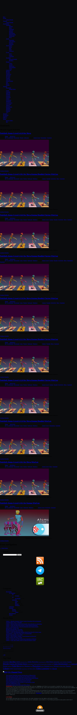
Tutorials (5, 86)
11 (5, 648)
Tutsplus (8, 111)
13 (8, 648)
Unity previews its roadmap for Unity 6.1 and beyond (18, 679)
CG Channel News (15, 672)
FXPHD (8, 94)
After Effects (49, 662)
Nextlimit (8, 58)
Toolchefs (49, 137)
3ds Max (12, 662)
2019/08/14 (12, 465)
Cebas (10, 68)
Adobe (7, 38)
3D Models (5, 115)
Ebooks (14, 609)
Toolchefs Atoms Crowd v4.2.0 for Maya (15, 133)
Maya (10, 28)
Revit (10, 37)
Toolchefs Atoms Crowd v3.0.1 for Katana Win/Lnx (20, 503)
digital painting (37, 664)
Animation (56, 662)
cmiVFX (8, 93)
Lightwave (8, 74)
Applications (6, 23)
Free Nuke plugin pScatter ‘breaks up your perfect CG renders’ (21, 676)
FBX (52, 664)
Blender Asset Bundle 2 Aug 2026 (14, 629)
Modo (10, 47)
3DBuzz (8, 105)
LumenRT (11, 56)
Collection (11, 606)
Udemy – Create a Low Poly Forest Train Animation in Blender (21, 639)
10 (3, 648)
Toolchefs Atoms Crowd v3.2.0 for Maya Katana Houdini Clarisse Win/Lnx (29, 380)
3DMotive (8, 101)
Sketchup (8, 75)
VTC (7, 112)
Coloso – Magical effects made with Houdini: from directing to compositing (24, 624)
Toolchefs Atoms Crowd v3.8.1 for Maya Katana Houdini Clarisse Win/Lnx (29, 174)
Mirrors (22, 666)
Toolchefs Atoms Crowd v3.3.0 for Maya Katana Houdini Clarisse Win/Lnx (29, 298)
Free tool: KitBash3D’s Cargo (13, 683)
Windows (35, 178)
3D (13, 597)
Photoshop (11, 40)
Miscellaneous (12, 613)
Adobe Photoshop (33, 662)
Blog (4, 17)
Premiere (11, 43)
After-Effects (12, 41)
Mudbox (11, 32)
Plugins (8, 62)
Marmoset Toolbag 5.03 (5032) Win (14, 630)
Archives (5, 116)
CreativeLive (9, 102)
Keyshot (8, 77)
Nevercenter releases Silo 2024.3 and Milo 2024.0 (18, 685)
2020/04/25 (12, 301)
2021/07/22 (12, 136)
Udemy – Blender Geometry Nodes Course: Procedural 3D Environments (23, 621)
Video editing (32, 668)
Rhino (7, 83)
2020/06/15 (12, 259)
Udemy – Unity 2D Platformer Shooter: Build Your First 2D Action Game (23, 632)
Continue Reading (4, 171)
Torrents (5, 21)
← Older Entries (4, 548)
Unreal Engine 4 (24, 668)
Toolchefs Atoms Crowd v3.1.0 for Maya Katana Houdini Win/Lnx (25, 421)
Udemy (8, 98)
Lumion (8, 78)
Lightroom (10, 666)
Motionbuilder (12, 34)
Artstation (64, 662)
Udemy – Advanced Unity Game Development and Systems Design (22, 626)
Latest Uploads (9, 22)
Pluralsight (8, 87)
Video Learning (42, 668)
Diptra (6, 136)
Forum (4, 18)
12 (6, 648)
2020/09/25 (12, 218)
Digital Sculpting (44, 664)
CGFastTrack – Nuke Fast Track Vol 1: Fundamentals (19, 633)
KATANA (53, 178)
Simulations (43, 137)
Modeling (27, 666)
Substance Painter (62, 666)
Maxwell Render (13, 59)
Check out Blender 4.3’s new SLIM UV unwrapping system (20, 682)
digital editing (30, 664)
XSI (7, 82)
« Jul (4, 654)
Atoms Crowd (36, 137)
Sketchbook (12, 33)
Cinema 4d (8, 70)
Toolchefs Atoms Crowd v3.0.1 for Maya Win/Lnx (19, 462)
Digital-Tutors (12, 89)
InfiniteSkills (9, 107)
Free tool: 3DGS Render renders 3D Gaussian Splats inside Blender (22, 678)
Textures (5, 113)
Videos (16, 612)
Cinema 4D (13, 664)
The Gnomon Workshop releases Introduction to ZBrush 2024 (20, 675)
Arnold (10, 64)
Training (68, 666)
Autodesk (8, 25)
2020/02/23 (12, 342)
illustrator (11, 44)
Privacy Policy (9, 120)
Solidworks (11, 36)
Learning (11, 608)
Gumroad (8, 97)
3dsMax (11, 26)
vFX (28, 668)
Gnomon (8, 96)
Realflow (11, 60)
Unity (11, 668)
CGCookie (8, 104)
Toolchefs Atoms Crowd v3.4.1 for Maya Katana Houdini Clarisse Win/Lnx (29, 256)
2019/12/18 (12, 383)
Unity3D (8, 79)
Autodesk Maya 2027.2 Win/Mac (14, 622)
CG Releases (10, 137)
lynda (14, 666)
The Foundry (9, 45)
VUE (10, 53)
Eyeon (7, 52)
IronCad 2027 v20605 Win (12, 628)
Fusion (10, 55)
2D (5, 137)
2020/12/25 (12, 177)
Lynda (7, 90)
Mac (16, 602)
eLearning (49, 664)
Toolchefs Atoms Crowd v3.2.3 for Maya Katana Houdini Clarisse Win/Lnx (29, 339)
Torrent (10, 615)
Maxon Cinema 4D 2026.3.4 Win (14, 637)
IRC (7, 122)
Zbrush (7, 85)
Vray (50, 668)
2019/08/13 (12, 506)
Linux (21, 178)
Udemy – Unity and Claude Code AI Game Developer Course (21, 640)
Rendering (51, 666)
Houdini (8, 73)
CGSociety (8, 100)
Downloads (16, 137)
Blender (8, 71)
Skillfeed (8, 108)
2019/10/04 (12, 424)
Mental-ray (11, 66)
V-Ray (10, 63)
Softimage (11, 29)
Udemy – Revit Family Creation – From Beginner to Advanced (21, 636)
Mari (10, 48)
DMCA (5, 117)
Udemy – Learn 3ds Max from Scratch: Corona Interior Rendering (22, 625)
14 (9, 648)
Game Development (61, 664)
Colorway (11, 51)
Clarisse (44, 178)
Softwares (26, 137)
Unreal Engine (9, 81)
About (4, 119)
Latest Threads (9, 19)
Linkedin (8, 92)
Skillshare (8, 109)
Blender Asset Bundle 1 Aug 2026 (14, 635)
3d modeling (6, 662)
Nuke (10, 49)
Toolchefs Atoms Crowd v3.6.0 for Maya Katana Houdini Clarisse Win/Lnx (29, 215)
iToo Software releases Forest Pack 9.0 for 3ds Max (18, 680)
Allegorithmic (12, 67)
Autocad (11, 30)
